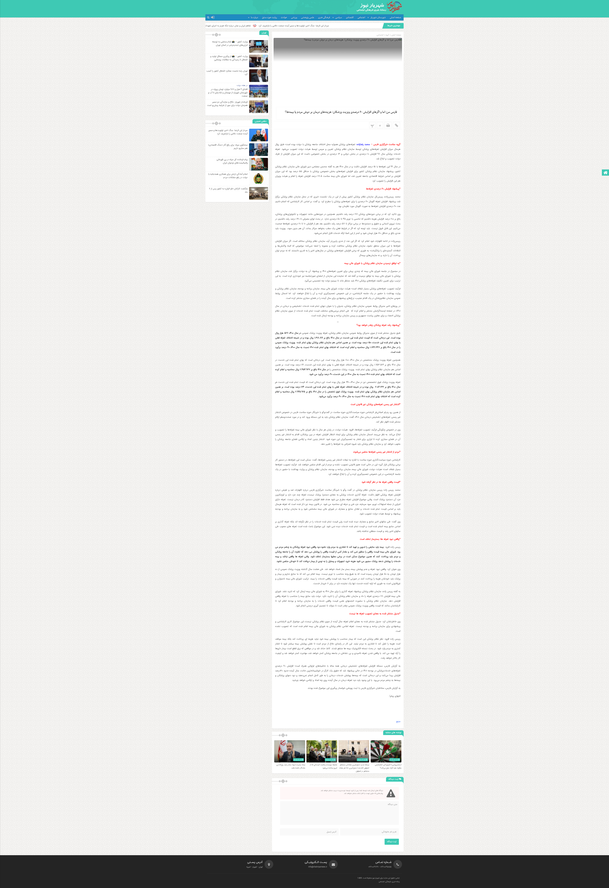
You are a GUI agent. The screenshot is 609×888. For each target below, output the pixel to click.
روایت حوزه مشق (269, 17)
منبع (398, 721)
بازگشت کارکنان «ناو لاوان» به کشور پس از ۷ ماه (228, 190)
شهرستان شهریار (378, 17)
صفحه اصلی (395, 17)
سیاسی (338, 17)
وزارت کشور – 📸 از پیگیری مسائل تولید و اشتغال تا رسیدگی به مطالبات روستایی (229, 58)
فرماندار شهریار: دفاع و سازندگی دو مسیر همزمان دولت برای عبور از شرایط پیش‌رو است (227, 103)
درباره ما (254, 17)
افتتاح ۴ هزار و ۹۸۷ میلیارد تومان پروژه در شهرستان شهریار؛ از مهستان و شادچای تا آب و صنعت (228, 93)
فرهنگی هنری (324, 17)
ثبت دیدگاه (391, 841)
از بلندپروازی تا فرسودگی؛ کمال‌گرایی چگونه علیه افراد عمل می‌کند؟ (388, 766)
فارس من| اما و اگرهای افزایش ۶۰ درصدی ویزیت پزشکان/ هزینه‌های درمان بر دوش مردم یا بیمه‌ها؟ (341, 112)
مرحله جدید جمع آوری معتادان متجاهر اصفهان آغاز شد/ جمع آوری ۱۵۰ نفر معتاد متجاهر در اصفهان (354, 768)
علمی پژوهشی (307, 17)
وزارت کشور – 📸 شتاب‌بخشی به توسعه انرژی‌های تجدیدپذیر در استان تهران (230, 43)
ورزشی (294, 17)
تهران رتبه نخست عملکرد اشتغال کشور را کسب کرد (227, 72)
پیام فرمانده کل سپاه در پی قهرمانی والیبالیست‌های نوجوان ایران (232, 161)
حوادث (284, 17)
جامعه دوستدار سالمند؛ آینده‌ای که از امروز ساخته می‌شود (323, 766)
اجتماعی (361, 17)
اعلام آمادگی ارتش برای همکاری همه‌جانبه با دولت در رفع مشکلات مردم (228, 175)
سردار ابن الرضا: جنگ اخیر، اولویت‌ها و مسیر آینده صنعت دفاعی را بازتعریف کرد (228, 132)
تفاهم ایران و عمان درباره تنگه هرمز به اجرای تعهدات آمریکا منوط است (311, 25)
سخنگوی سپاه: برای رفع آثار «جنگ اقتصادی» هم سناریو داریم (245, 25)
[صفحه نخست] (605, 173)
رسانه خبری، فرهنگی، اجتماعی (389, 881)
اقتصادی (350, 17)
